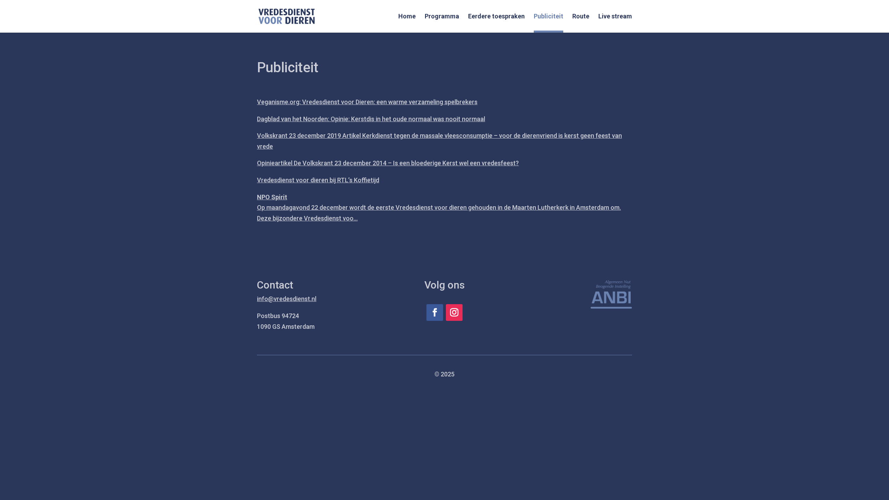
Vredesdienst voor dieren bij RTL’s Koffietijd (318, 180)
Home (407, 17)
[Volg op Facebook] (434, 312)
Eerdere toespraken (496, 17)
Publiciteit (548, 17)
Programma (442, 17)
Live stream (615, 17)
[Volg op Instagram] (454, 312)
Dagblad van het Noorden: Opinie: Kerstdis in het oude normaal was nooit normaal (371, 119)
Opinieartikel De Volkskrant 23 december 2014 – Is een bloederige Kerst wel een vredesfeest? (388, 163)
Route (580, 17)
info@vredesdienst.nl (286, 298)
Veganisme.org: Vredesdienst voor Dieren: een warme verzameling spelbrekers (367, 102)
